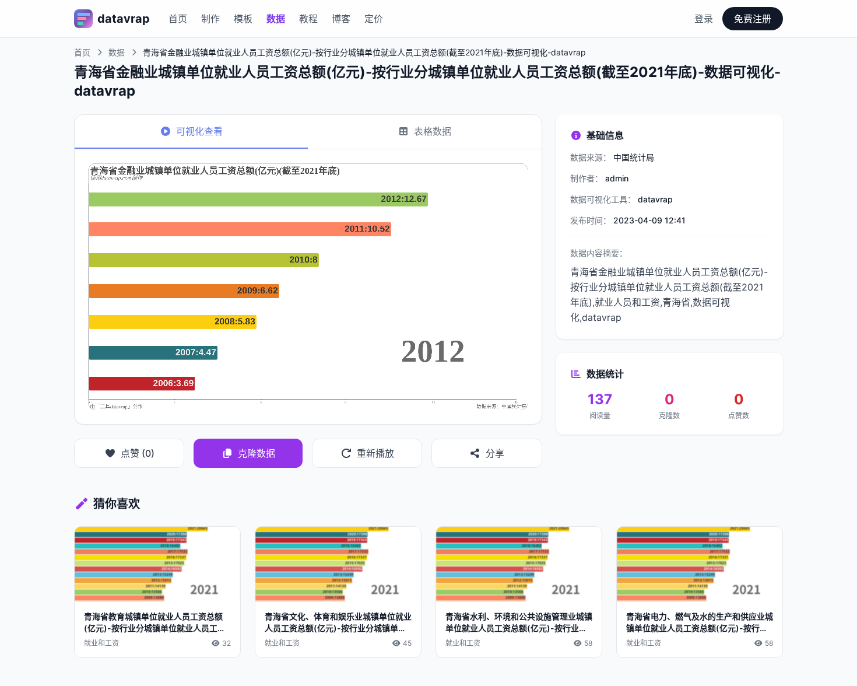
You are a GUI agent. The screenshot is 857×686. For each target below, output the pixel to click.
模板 (243, 18)
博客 (341, 18)
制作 (210, 18)
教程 (308, 18)
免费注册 (752, 18)
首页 (177, 18)
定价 (373, 18)
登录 (703, 18)
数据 (275, 18)
